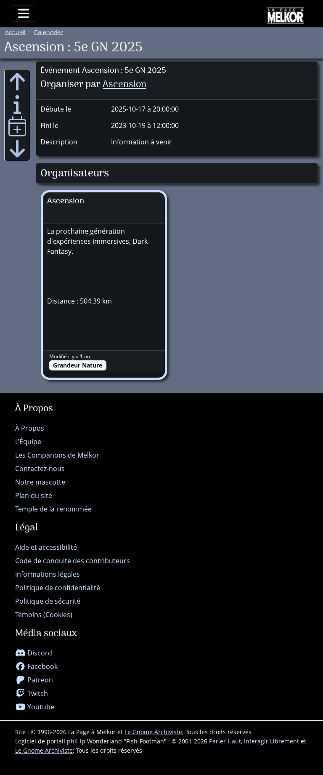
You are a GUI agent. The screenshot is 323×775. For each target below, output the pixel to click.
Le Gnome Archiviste (153, 732)
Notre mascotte (40, 482)
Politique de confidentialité (57, 587)
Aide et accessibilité (46, 547)
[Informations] (17, 104)
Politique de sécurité (47, 601)
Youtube (40, 706)
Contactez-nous (40, 468)
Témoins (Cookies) (43, 614)
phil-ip (76, 741)
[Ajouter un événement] (17, 126)
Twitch (37, 693)
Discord (39, 653)
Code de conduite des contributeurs (72, 560)
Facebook (42, 666)
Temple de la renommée (53, 509)
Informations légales (47, 574)
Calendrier (48, 31)
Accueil (15, 31)
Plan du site (33, 495)
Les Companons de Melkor (57, 455)
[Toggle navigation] (23, 13)
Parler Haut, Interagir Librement (254, 741)
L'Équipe (28, 441)
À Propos (29, 428)
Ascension (124, 85)
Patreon (39, 679)
